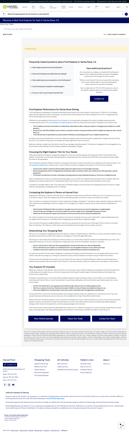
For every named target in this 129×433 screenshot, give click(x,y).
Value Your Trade (75, 319)
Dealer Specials (39, 369)
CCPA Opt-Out (55, 430)
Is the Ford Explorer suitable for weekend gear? (48, 86)
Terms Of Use (24, 430)
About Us (106, 364)
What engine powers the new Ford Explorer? (47, 67)
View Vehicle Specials (43, 319)
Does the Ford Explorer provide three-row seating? (49, 74)
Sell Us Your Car (85, 367)
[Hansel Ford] (11, 7)
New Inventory (62, 364)
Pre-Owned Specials (41, 375)
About (106, 360)
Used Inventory (62, 367)
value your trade (37, 165)
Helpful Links (87, 360)
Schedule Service (86, 369)
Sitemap (30, 430)
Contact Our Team (107, 319)
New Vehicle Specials (41, 372)
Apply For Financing (41, 364)
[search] (127, 7)
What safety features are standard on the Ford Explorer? (51, 80)
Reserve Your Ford (40, 367)
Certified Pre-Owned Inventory (67, 369)
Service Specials (86, 372)
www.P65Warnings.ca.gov (56, 398)
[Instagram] (9, 385)
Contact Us (99, 99)
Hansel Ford (6, 430)
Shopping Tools (42, 360)
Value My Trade (85, 364)
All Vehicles (63, 360)
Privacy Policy (15, 430)
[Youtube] (13, 385)
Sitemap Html (38, 430)
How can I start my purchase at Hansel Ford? (47, 93)
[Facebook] (5, 385)
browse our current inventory (62, 122)
